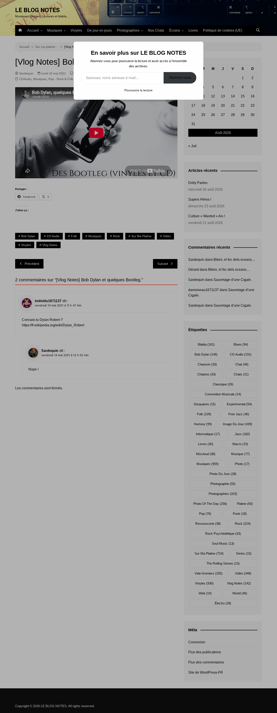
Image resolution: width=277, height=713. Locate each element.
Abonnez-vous (180, 77)
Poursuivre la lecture (138, 90)
